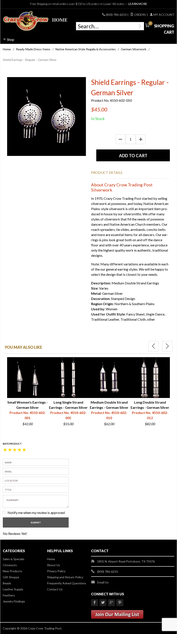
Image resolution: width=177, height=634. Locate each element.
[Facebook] (94, 602)
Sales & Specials (13, 559)
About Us (53, 565)
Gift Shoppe (11, 577)
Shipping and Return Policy (65, 577)
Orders (139, 14)
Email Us (103, 582)
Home (7, 49)
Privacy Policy (56, 571)
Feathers (9, 595)
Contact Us (55, 589)
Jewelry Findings (14, 601)
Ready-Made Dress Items (33, 49)
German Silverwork (133, 49)
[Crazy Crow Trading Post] (35, 21)
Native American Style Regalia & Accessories (85, 49)
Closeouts (10, 565)
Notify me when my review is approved (36, 512)
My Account (163, 14)
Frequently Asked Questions (66, 583)
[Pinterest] (119, 602)
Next (167, 346)
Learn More (137, 4)
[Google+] (111, 602)
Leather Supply (13, 589)
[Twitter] (103, 602)
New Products (12, 571)
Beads (7, 583)
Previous (153, 346)
